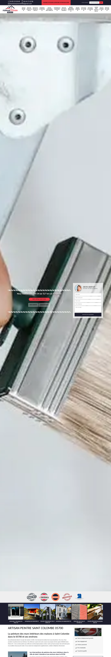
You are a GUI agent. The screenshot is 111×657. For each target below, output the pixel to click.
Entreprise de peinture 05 (42, 9)
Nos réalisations (39, 299)
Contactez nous (44, 304)
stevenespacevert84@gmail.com (21, 4)
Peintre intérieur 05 (77, 9)
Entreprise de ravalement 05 (57, 9)
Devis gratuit (33, 304)
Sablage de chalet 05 (101, 9)
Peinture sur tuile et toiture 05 (64, 9)
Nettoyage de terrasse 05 (90, 9)
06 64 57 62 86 (28, 1)
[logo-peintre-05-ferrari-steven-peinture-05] (10, 9)
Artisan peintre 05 (23, 9)
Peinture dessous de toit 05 (29, 9)
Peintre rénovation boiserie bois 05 (71, 9)
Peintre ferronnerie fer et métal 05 (49, 9)
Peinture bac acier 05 (107, 9)
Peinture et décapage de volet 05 (35, 9)
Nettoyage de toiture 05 (83, 9)
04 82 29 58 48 (15, 1)
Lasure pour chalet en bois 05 (96, 9)
